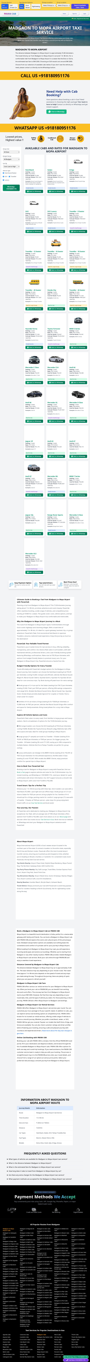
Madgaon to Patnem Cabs (62, 1285)
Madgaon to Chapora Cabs (11, 1244)
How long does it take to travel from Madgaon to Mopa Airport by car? (35, 1171)
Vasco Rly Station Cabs (78, 1347)
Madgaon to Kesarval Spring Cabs (43, 1286)
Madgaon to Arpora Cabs (10, 1246)
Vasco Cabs (74, 1344)
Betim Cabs (6, 1352)
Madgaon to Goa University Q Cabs (25, 1321)
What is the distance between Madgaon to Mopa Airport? (30, 1163)
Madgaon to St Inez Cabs (78, 1252)
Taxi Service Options (26, 2)
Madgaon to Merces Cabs (44, 1311)
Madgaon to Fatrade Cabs (27, 1309)
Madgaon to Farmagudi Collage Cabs (27, 1303)
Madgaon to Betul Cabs (27, 1233)
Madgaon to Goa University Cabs (25, 1325)
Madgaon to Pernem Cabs (62, 1271)
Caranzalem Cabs (25, 1339)
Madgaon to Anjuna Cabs (10, 1249)
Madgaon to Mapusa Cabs (10, 1269)
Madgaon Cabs (41, 1334)
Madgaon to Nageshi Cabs (62, 1253)
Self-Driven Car (13, 6)
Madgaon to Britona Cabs (10, 1308)
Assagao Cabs (7, 1344)
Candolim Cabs (24, 1337)
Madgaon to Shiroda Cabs (79, 1259)
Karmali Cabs (24, 1354)
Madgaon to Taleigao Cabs (79, 1268)
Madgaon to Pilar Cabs (61, 1291)
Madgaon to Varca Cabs (78, 1311)
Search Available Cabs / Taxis (80, 6)
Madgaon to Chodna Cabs (27, 1252)
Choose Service (6, 2)
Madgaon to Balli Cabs (26, 1242)
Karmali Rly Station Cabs (27, 1357)
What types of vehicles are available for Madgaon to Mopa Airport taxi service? (38, 1159)
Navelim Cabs (41, 1357)
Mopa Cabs (40, 1349)
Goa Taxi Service (37, 803)
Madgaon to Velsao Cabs (78, 1286)
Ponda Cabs (57, 1349)
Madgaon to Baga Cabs (10, 1241)
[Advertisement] (45, 905)
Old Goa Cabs (58, 1337)
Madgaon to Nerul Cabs (61, 1248)
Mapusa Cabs (41, 1342)
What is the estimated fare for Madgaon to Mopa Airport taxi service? (35, 1167)
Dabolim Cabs (24, 1347)
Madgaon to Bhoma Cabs (27, 1244)
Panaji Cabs (57, 1339)
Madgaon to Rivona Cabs (61, 1321)
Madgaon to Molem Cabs (44, 1302)
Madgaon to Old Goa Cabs (62, 1262)
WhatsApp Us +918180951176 (45, 128)
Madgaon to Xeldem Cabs (79, 1296)
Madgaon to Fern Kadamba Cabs (25, 1312)
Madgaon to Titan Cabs (78, 1275)
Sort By (5, 163)
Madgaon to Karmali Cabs (44, 1261)
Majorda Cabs (41, 1339)
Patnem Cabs (58, 1344)
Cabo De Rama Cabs (9, 1354)
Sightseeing (36, 6)
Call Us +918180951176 (45, 75)
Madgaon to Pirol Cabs (61, 1301)
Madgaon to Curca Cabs (27, 1278)
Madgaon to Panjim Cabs (10, 1274)
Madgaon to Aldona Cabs (10, 1280)
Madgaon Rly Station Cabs (45, 1337)
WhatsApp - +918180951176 (11, 188)
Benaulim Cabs (7, 1349)
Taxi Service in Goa (47, 820)
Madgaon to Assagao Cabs (10, 1283)
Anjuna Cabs (6, 1337)
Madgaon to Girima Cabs (44, 1235)
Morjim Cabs (41, 1354)
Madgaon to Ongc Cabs (61, 1265)
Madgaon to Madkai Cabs (44, 1313)
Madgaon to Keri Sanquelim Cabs (42, 1276)
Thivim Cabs (75, 1334)
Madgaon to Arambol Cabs (11, 1285)
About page (64, 817)
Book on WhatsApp (35, 191)
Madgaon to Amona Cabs (10, 1288)
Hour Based (28, 6)
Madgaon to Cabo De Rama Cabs (26, 1274)
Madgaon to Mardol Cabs (44, 1320)
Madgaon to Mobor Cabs (44, 1322)
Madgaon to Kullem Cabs (44, 1268)
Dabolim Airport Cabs (26, 1349)
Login (84, 13)
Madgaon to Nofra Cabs (61, 1260)
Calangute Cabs (7, 1357)
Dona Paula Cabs (25, 1352)
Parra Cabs (57, 1342)
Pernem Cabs (58, 1347)
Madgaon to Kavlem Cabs (44, 1283)
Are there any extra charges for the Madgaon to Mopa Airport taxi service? (36, 1175)
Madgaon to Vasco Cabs (78, 1284)
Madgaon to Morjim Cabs (61, 1233)
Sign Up (75, 13)
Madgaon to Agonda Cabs (10, 1290)
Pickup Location (47, 2)
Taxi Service (4, 6)
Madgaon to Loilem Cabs (44, 1290)
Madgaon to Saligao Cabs (10, 1271)
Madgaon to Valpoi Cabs (78, 1281)
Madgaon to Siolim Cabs (78, 1233)
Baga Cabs (6, 1347)
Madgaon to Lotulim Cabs (44, 1292)
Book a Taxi (21, 772)
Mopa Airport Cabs (42, 1352)
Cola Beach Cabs (25, 1342)
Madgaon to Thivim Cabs (78, 1266)
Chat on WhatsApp (57, 112)
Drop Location (61, 2)
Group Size (6, 149)
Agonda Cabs (7, 1334)
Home (64, 13)
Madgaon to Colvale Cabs (27, 1247)
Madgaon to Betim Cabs (10, 1305)
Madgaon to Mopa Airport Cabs (8, 1229)
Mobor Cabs (40, 1347)
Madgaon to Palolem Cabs (62, 1278)
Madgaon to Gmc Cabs (43, 1229)
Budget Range (7, 156)
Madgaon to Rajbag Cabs (61, 1310)
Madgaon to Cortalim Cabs (28, 1267)
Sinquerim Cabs (59, 1354)
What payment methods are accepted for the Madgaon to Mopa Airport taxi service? (40, 1179)
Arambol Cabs (7, 1339)
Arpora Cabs (6, 1342)
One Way (21, 6)
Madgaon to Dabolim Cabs (10, 1254)
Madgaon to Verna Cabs (78, 1293)
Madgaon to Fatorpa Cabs (27, 1307)
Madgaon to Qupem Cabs (61, 1307)
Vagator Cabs (75, 1339)
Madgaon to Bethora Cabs (27, 1239)
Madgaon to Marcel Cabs (44, 1304)
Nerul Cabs (57, 1334)
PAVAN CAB (10, 13)
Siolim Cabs (57, 1357)
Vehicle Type (6, 170)
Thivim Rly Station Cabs (78, 1337)
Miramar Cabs (41, 1344)
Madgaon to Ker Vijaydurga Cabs (42, 1254)
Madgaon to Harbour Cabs (45, 1242)
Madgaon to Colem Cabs (27, 1249)
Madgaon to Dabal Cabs (27, 1291)
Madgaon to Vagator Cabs (10, 1251)
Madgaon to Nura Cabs (61, 1250)
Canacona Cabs (24, 1334)
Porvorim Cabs (58, 1352)
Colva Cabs (23, 1344)
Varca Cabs (74, 1342)
